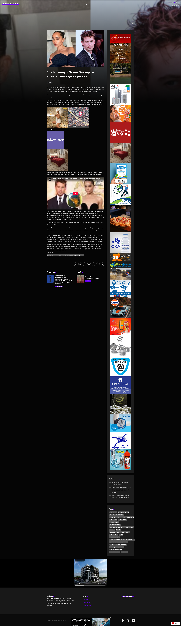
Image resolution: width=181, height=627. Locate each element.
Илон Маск (113, 520)
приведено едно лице (117, 547)
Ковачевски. (122, 520)
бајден (112, 529)
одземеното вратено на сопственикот (122, 539)
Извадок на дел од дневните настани (122, 517)
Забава (88, 281)
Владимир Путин (123, 512)
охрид (112, 544)
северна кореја (114, 552)
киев (122, 532)
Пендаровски (114, 522)
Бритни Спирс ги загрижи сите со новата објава (93, 277)
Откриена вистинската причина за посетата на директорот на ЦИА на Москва (120, 497)
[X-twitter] (128, 620)
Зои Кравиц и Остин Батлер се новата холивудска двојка (65, 255)
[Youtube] (133, 620)
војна (118, 529)
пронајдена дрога (116, 549)
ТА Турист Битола (115, 524)
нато (121, 534)
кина (127, 532)
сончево (124, 552)
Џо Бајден (113, 512)
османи (124, 542)
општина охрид (115, 542)
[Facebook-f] (123, 620)
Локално (59, 286)
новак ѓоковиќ (114, 537)
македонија (114, 534)
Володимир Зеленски (116, 515)
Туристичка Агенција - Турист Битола (121, 527)
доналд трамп (114, 532)
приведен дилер (121, 544)
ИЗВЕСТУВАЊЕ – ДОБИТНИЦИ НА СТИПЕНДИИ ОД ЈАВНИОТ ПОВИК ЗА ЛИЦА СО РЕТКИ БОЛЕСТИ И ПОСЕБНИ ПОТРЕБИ (64, 280)
